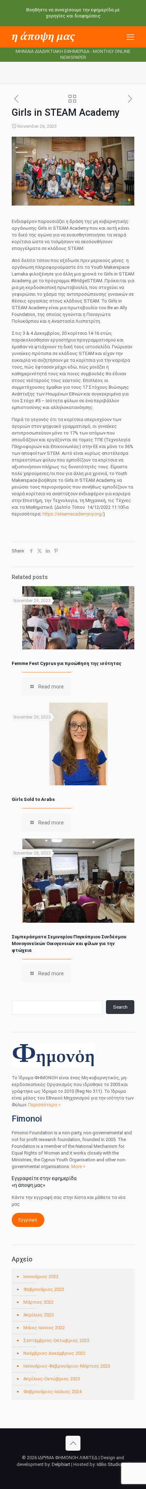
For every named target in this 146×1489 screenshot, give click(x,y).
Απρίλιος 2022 (38, 1315)
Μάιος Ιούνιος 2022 (44, 1327)
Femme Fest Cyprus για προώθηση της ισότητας (67, 663)
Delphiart (61, 1464)
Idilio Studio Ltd (113, 1464)
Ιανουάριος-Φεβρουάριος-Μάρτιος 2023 (66, 1366)
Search (120, 1007)
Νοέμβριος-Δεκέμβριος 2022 (54, 1353)
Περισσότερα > (44, 1104)
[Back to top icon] (73, 1443)
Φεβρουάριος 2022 (43, 1289)
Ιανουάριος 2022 (40, 1276)
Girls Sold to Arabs (33, 799)
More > (78, 1166)
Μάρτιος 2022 (38, 1302)
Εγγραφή (27, 1219)
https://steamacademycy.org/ (73, 514)
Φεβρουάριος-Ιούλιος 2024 (52, 1391)
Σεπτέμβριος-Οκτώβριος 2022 (56, 1340)
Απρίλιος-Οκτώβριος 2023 (51, 1378)
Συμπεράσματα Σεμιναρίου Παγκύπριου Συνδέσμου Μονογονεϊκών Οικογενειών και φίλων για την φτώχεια (69, 943)
